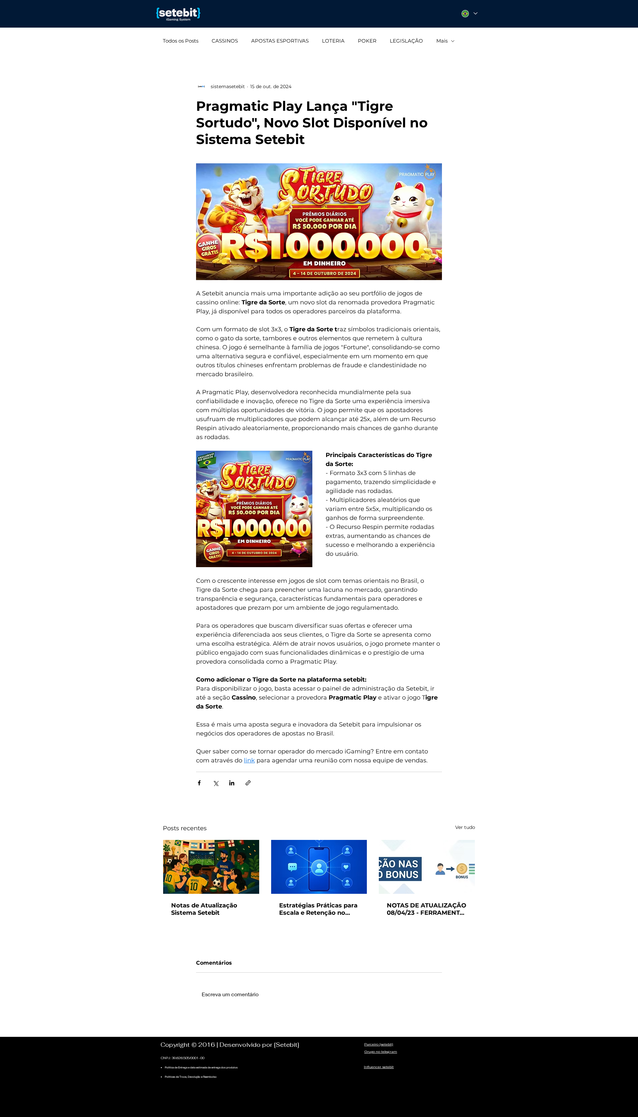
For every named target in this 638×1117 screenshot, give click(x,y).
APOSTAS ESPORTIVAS (280, 41)
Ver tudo (465, 827)
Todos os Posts (180, 41)
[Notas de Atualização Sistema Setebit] (211, 867)
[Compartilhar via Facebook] (199, 783)
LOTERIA (333, 41)
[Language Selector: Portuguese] (469, 13)
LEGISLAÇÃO (406, 41)
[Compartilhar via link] (248, 783)
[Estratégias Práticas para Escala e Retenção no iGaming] (319, 867)
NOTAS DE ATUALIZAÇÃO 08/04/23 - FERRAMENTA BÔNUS (426, 909)
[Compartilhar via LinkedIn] (232, 783)
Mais (442, 41)
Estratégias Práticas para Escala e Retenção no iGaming (318, 909)
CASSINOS (225, 41)
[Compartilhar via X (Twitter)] (215, 783)
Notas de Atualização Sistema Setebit (204, 909)
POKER (367, 41)
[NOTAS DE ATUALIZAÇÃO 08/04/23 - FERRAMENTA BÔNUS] (427, 867)
